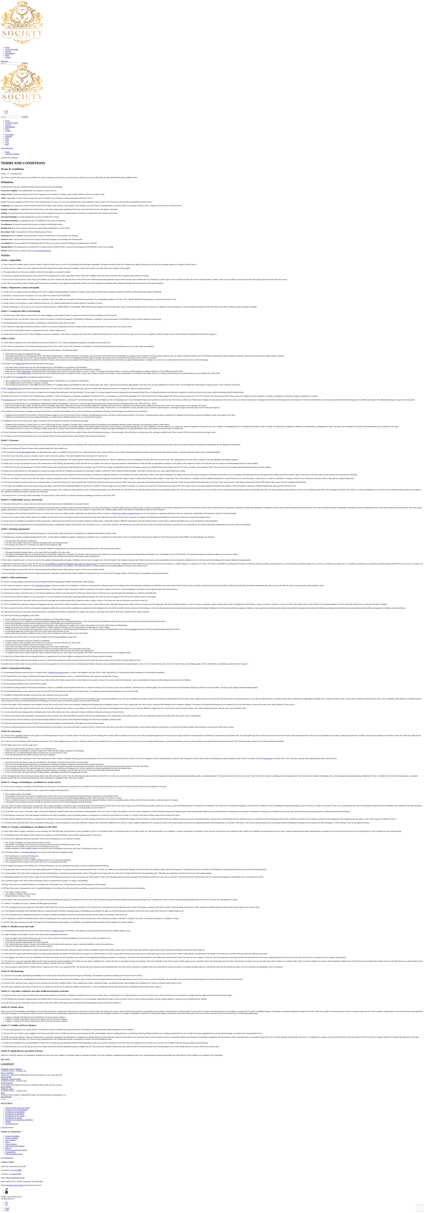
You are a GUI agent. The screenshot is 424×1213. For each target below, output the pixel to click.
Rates (7, 55)
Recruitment (9, 134)
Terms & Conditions (12, 154)
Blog (7, 144)
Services (8, 51)
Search (25, 63)
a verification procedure (42, 585)
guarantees (19, 735)
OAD (7, 1208)
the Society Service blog (14, 1185)
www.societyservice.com (42, 251)
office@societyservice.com (15, 1178)
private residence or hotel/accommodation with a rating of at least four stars (70, 564)
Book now (4, 61)
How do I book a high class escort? (17, 1108)
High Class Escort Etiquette (15, 1146)
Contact (8, 57)
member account (58, 931)
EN (6, 111)
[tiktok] (6, 1193)
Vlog (7, 142)
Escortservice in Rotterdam (14, 1114)
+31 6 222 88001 (16, 1170)
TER (7, 1210)
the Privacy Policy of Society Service (127, 513)
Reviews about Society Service (16, 1150)
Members (8, 136)
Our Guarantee (10, 1140)
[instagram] (6, 1190)
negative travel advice (56, 672)
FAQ (7, 140)
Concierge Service (11, 1124)
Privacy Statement (7, 1073)
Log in (3, 148)
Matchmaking (10, 53)
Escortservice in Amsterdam (15, 1112)
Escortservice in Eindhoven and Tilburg (19, 1120)
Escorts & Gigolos (11, 49)
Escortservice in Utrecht (13, 1118)
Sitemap (8, 1122)
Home (7, 47)
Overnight (19, 377)
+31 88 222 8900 (15, 1174)
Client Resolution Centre (14, 1154)
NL (6, 113)
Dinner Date (20, 364)
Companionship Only (14, 388)
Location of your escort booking (16, 1110)
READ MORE (6, 1077)
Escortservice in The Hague (15, 1116)
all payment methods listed (26, 452)
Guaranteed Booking (29, 852)
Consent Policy (267, 758)
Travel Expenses (6, 1083)
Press (7, 138)
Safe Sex (8, 1148)
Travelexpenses (9, 400)
